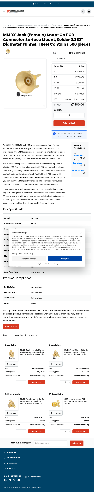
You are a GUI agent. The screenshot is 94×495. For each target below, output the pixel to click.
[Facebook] (5, 480)
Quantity (57, 110)
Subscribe (76, 443)
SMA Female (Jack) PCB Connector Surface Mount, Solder (76, 401)
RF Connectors (15, 25)
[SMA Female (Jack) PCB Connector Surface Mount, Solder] (56, 400)
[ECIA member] (33, 476)
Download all (78, 170)
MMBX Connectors (29, 25)
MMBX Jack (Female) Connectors (50, 25)
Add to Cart (69, 123)
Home (5, 25)
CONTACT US (11, 326)
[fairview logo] (16, 11)
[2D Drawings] (81, 165)
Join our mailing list (21, 443)
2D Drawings (77, 161)
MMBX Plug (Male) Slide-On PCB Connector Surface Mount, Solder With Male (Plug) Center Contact (32, 401)
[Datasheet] (81, 157)
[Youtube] (19, 480)
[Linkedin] (10, 480)
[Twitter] (14, 480)
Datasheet (78, 155)
